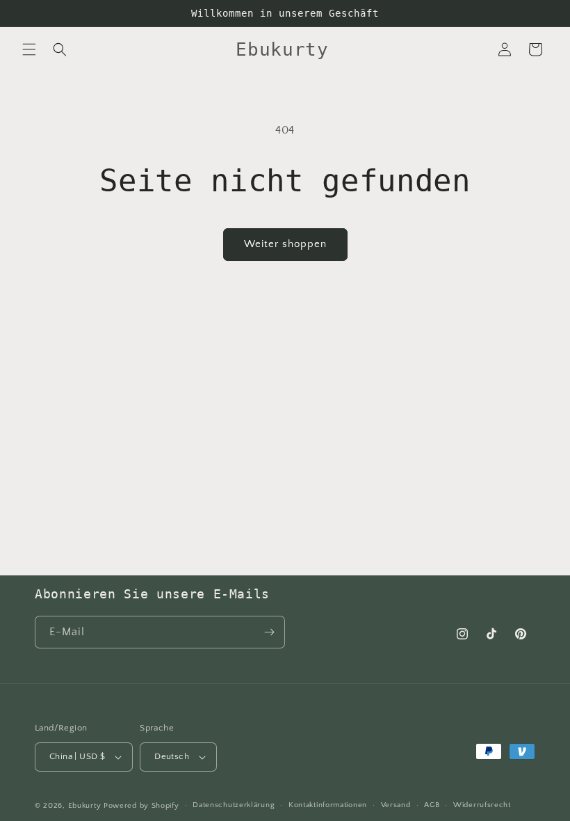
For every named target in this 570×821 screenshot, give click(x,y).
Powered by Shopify (141, 806)
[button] (29, 49)
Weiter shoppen (285, 244)
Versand (396, 805)
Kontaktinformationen (327, 805)
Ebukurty (84, 806)
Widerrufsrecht (482, 805)
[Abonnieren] (269, 632)
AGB (431, 805)
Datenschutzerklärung (234, 805)
